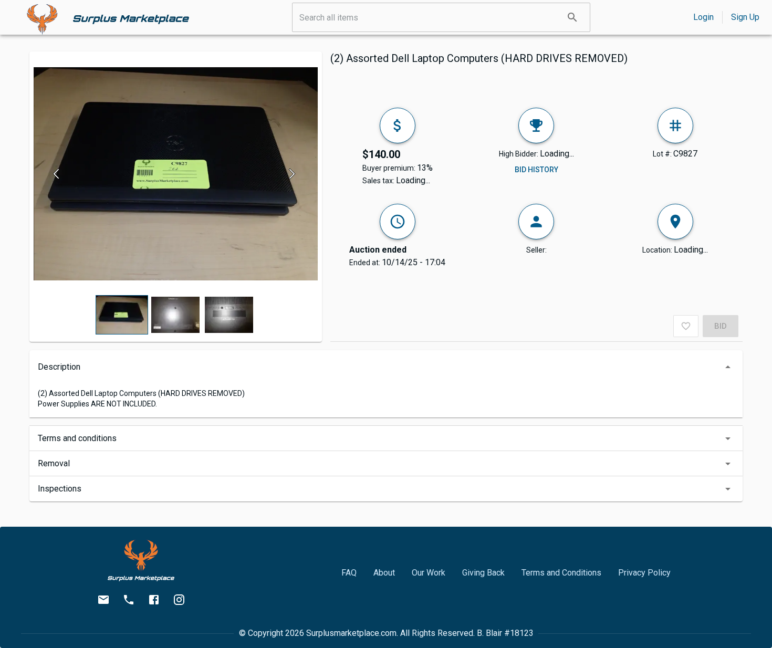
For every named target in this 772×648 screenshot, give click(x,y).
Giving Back (483, 573)
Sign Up (745, 17)
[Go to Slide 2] (175, 315)
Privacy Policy (644, 573)
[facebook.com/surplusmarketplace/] (153, 599)
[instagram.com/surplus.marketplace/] (179, 599)
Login (703, 17)
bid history (536, 169)
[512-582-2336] (128, 599)
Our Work (428, 573)
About (384, 573)
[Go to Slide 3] (229, 315)
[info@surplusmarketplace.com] (103, 599)
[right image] (291, 174)
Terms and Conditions (561, 573)
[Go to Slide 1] (122, 315)
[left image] (59, 174)
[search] (572, 17)
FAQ (349, 573)
